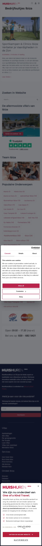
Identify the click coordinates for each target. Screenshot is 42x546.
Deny (21, 297)
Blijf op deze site (21, 540)
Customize (20, 291)
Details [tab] (21, 253)
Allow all (21, 286)
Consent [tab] (7, 253)
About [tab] (34, 253)
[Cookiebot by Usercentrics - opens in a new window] (31, 248)
